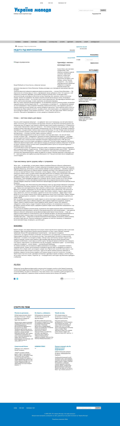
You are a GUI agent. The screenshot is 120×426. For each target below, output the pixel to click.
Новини (25, 42)
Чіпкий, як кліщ (60, 313)
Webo (66, 419)
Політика (34, 42)
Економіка (43, 42)
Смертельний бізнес (21, 346)
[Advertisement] (60, 27)
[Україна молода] (32, 10)
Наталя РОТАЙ (71, 57)
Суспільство (53, 42)
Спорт (86, 42)
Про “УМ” (50, 3)
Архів (41, 3)
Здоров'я (70, 42)
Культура (78, 42)
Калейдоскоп (95, 42)
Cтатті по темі (22, 307)
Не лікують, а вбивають (42, 313)
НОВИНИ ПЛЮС (40, 346)
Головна (18, 42)
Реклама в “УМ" (62, 3)
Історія (62, 42)
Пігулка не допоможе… (22, 313)
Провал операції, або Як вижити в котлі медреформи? (63, 348)
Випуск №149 (81, 47)
